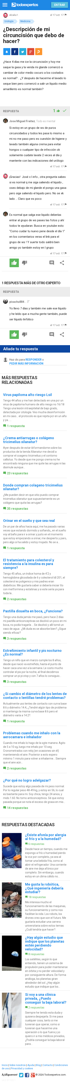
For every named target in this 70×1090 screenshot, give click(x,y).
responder (33, 359)
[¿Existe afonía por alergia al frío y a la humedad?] (35, 855)
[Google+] (32, 1075)
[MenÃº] (5, 5)
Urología (8, 21)
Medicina (25, 21)
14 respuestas (17, 808)
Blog (38, 1065)
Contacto (47, 1065)
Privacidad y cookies (22, 1068)
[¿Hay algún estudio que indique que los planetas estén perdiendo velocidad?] (35, 962)
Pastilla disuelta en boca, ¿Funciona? (33, 611)
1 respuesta (16, 426)
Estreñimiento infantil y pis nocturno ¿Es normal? (32, 652)
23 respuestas (17, 473)
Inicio (5, 1065)
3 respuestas (16, 638)
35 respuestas (17, 509)
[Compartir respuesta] (62, 263)
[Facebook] (26, 1075)
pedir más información (26, 363)
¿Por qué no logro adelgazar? (27, 780)
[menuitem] (14, 51)
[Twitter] (20, 1075)
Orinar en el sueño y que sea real (29, 521)
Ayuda (30, 1065)
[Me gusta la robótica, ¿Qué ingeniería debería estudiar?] (35, 906)
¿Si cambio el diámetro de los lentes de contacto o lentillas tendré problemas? (35, 696)
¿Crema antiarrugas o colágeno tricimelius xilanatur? (28, 440)
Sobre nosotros (17, 1065)
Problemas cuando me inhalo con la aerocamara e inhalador (31, 735)
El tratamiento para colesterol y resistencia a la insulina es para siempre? (28, 564)
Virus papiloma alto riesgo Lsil (27, 395)
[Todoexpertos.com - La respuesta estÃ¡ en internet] (25, 4)
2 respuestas (16, 599)
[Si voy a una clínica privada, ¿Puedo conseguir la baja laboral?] (35, 1019)
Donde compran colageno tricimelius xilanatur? (33, 487)
